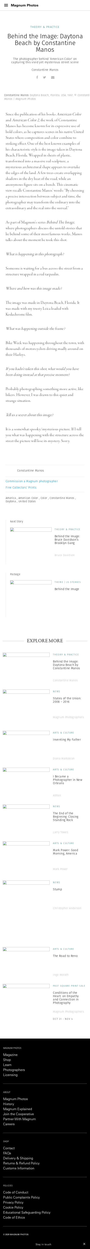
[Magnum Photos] (24, 5)
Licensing (10, 1075)
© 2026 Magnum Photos (15, 1235)
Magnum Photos (15, 1099)
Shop (7, 1060)
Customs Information (18, 1168)
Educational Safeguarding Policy (26, 1212)
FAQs (7, 1153)
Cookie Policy (13, 1207)
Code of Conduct (15, 1192)
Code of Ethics (14, 1217)
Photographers (14, 1070)
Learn (7, 1065)
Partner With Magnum (19, 1119)
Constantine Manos (45, 70)
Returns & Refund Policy (21, 1163)
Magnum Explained (17, 1109)
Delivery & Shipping (18, 1158)
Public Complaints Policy (21, 1197)
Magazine (10, 1055)
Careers (9, 1124)
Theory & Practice (44, 27)
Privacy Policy (13, 1202)
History (8, 1104)
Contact (9, 1148)
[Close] (84, 1243)
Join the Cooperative (18, 1114)
